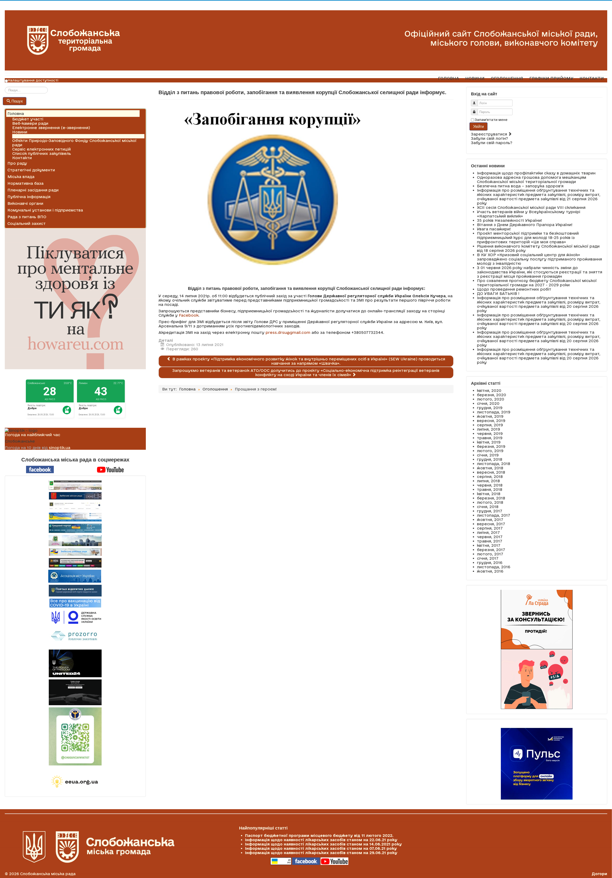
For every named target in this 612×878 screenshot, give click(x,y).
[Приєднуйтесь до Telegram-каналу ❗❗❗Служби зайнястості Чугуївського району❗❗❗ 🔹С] (75, 736)
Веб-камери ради (30, 123)
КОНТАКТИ (591, 78)
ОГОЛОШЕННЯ (507, 78)
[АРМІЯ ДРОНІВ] (75, 692)
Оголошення (25, 136)
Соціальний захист (26, 223)
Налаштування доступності (33, 80)
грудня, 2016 (489, 562)
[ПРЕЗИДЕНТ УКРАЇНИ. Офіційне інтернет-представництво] (75, 506)
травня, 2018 (489, 489)
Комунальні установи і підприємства (45, 210)
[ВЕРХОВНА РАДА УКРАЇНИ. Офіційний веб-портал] (75, 517)
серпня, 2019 (490, 425)
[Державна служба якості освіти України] (75, 617)
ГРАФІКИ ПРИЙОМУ (551, 78)
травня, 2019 (490, 438)
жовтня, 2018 (490, 468)
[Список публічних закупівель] (75, 636)
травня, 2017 (489, 541)
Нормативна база (25, 183)
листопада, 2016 (493, 567)
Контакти (22, 158)
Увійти (478, 126)
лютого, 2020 (490, 399)
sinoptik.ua (59, 447)
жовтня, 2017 (490, 519)
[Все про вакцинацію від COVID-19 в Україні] (75, 603)
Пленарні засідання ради (33, 190)
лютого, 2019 (490, 451)
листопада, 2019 (493, 412)
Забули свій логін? (489, 138)
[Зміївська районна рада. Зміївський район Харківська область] (75, 552)
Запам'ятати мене (491, 120)
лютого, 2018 (490, 502)
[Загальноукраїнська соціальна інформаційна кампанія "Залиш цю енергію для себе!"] (75, 782)
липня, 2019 (488, 429)
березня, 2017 (491, 549)
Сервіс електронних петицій (41, 149)
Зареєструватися (489, 134)
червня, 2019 (490, 433)
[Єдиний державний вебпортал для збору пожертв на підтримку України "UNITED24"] (75, 663)
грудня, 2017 (489, 511)
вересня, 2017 (491, 524)
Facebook (188, 315)
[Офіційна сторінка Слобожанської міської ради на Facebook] (40, 469)
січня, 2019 (488, 455)
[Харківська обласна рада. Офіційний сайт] (75, 540)
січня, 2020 (488, 403)
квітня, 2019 (489, 442)
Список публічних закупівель (41, 153)
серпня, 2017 (490, 528)
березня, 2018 (491, 498)
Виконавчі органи (25, 203)
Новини (19, 132)
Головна (15, 113)
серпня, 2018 (490, 476)
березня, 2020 (491, 395)
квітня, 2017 (488, 545)
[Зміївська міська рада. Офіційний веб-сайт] (75, 495)
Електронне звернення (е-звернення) (51, 127)
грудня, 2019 (490, 408)
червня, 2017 (490, 537)
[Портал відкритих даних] (75, 590)
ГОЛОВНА (448, 78)
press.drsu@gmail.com (288, 332)
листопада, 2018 (493, 463)
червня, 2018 (490, 485)
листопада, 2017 (493, 515)
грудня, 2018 (489, 459)
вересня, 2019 (491, 420)
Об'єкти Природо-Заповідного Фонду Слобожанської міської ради (74, 142)
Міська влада (20, 176)
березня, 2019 (491, 446)
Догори (599, 874)
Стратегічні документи (31, 170)
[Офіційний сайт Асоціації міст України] (74, 576)
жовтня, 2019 (490, 416)
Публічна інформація (28, 197)
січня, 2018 (487, 506)
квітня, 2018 (488, 494)
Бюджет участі (27, 119)
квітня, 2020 (489, 390)
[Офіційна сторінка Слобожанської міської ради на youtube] (110, 469)
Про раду (17, 163)
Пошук (17, 101)
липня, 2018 (488, 481)
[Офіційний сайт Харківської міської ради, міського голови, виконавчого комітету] (75, 485)
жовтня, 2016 (490, 571)
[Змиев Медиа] (75, 563)
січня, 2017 (487, 558)
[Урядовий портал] (75, 528)
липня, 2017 (488, 532)
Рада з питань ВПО (26, 217)
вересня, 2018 (491, 472)
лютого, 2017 (490, 554)
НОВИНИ (475, 78)
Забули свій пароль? (491, 143)
